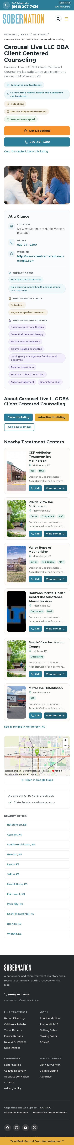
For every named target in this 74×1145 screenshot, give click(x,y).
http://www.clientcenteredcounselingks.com (40, 258)
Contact (9, 1082)
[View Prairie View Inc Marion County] (16, 658)
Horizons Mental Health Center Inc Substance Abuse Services (47, 597)
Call (37, 488)
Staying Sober (48, 1036)
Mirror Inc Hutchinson (46, 688)
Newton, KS (14, 854)
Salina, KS (13, 874)
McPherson (39, 34)
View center (53, 488)
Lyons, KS (13, 864)
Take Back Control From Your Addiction (35, 1141)
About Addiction (50, 1018)
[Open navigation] (66, 19)
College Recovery (15, 1070)
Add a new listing (19, 427)
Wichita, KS (14, 933)
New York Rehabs (15, 1042)
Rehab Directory (14, 1018)
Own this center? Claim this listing (26, 151)
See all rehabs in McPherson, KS (24, 726)
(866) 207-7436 (19, 994)
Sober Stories (12, 1064)
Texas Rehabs (13, 1030)
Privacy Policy (13, 1088)
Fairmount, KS (16, 894)
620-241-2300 (40, 142)
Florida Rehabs (13, 1036)
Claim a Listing (49, 1070)
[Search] (58, 18)
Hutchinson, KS (17, 824)
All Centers (10, 34)
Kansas (25, 34)
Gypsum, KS (14, 834)
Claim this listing (18, 417)
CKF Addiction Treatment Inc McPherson (40, 456)
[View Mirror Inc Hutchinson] (16, 702)
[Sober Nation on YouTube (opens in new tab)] (25, 1127)
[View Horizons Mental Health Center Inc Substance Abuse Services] (16, 611)
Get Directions (39, 130)
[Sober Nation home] (23, 18)
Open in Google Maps (39, 780)
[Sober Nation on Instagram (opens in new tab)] (16, 1127)
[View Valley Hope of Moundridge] (16, 564)
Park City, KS (15, 904)
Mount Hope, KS (17, 884)
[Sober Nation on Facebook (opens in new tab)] (7, 1127)
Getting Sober (48, 1030)
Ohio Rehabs (12, 1047)
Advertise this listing (51, 417)
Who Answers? (63, 7)
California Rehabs (15, 1024)
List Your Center (50, 1064)
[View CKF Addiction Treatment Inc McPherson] (16, 471)
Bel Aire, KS (14, 923)
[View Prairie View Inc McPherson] (16, 518)
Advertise (46, 1076)
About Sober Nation (16, 1076)
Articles (44, 1042)
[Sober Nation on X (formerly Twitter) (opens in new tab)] (34, 1127)
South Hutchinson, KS (21, 844)
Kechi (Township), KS (20, 914)
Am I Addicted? (49, 1024)
